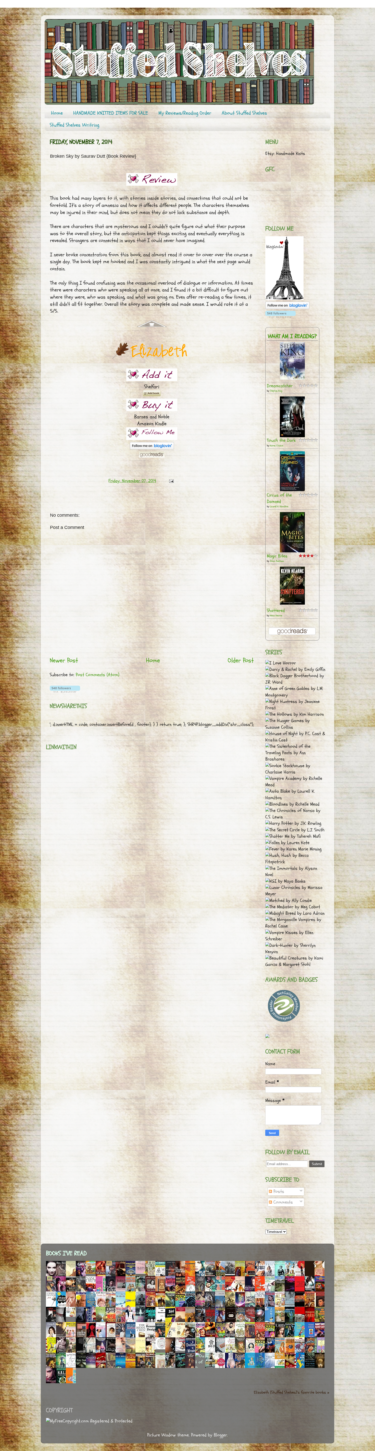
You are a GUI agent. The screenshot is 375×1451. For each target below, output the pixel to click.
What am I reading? (292, 336)
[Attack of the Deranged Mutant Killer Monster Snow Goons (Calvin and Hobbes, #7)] (181, 1349)
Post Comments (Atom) (97, 675)
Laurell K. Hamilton (279, 506)
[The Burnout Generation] (141, 1272)
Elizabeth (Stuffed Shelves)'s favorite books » (291, 1392)
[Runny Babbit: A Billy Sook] (72, 1366)
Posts (278, 1191)
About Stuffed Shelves (244, 113)
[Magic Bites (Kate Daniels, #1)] (292, 551)
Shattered (276, 610)
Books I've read (66, 1253)
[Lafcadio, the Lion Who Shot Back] (181, 1337)
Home (57, 113)
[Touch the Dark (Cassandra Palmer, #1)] (292, 436)
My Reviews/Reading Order (184, 113)
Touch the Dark (281, 440)
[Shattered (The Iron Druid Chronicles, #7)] (292, 603)
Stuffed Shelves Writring (74, 125)
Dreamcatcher (280, 386)
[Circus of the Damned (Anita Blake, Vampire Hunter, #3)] (292, 490)
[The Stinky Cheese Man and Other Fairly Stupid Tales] (151, 1275)
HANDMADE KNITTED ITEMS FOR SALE (110, 113)
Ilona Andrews (277, 561)
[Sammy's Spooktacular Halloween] (311, 1352)
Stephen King (276, 391)
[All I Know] (132, 1368)
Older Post (241, 660)
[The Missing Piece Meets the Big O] (211, 1351)
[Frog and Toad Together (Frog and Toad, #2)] (241, 1336)
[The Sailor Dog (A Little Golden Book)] (201, 1351)
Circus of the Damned (279, 498)
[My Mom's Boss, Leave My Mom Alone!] (211, 1290)
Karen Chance (276, 445)
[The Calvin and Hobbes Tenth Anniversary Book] (72, 1315)
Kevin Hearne (276, 615)
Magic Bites (277, 556)
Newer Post (64, 660)
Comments (282, 1202)
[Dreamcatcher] (292, 378)
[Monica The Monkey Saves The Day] (92, 1272)
